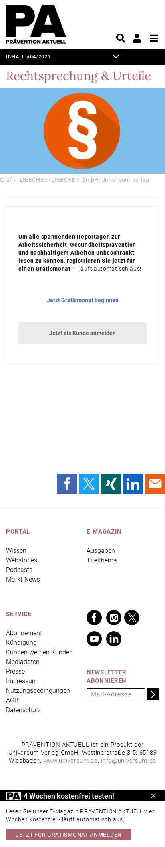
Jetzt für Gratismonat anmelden (69, 834)
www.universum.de (71, 760)
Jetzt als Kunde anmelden (82, 333)
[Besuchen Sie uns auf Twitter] (131, 617)
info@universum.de (128, 760)
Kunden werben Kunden (39, 652)
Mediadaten (23, 662)
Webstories (21, 560)
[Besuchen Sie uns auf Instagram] (113, 617)
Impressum (22, 681)
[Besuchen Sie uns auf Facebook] (94, 617)
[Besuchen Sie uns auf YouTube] (94, 638)
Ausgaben (101, 550)
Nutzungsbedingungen (38, 690)
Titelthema (102, 560)
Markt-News (23, 579)
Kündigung (21, 642)
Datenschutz (23, 710)
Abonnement (24, 633)
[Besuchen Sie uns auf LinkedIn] (113, 638)
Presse (15, 671)
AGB (12, 700)
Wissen (16, 550)
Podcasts (19, 570)
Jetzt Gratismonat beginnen (83, 300)
